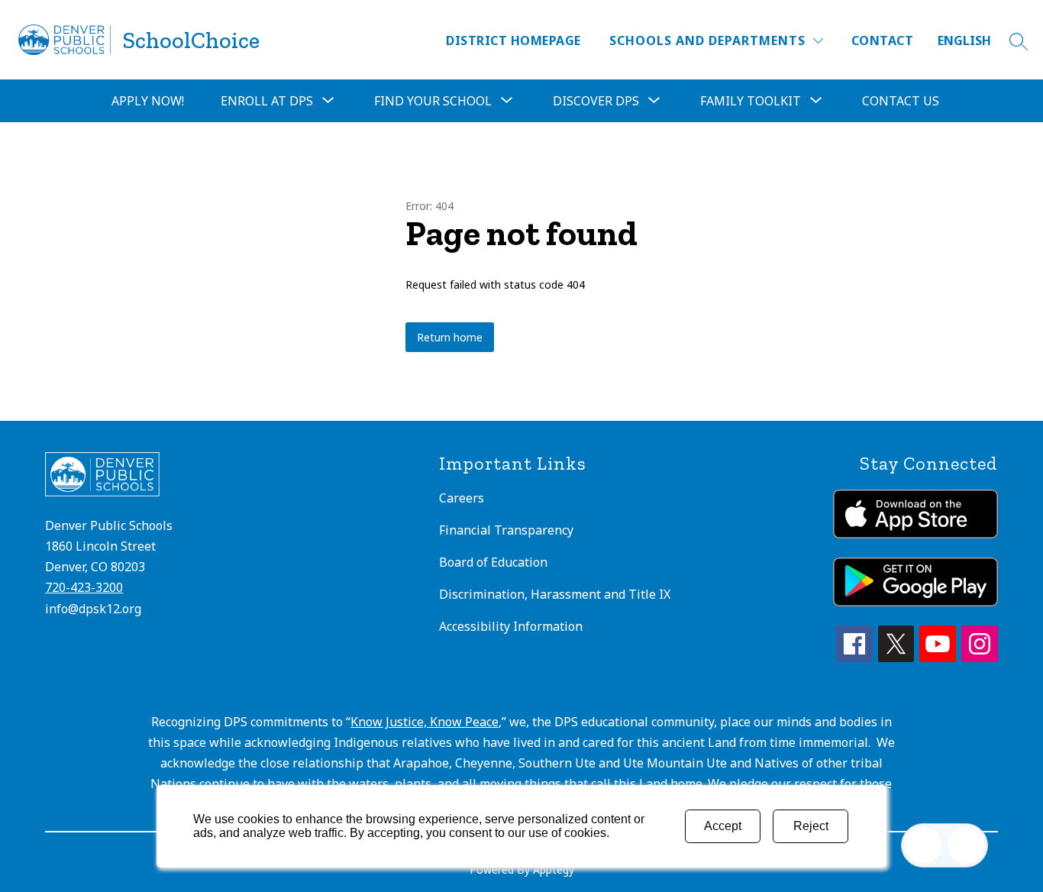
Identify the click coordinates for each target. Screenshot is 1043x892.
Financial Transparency (506, 530)
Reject (810, 825)
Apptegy (553, 869)
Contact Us (900, 100)
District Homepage (513, 40)
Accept (722, 825)
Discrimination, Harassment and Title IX (554, 594)
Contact (882, 40)
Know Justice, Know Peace (424, 721)
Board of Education (493, 562)
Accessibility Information (511, 626)
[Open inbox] (923, 845)
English (964, 40)
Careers (461, 498)
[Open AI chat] (966, 845)
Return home (450, 337)
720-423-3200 (84, 587)
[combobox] (973, 40)
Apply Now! (147, 100)
